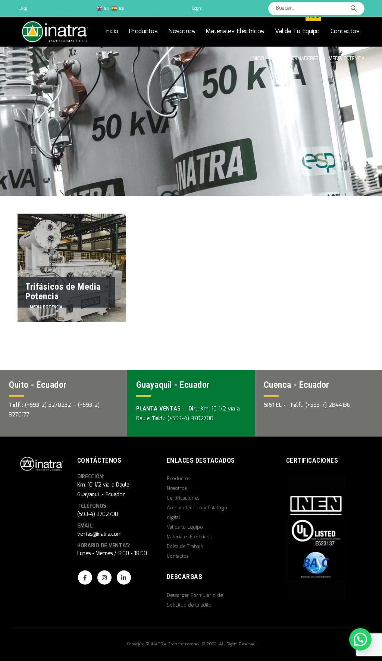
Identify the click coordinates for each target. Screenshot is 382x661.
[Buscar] (353, 8)
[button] (360, 639)
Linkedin (124, 577)
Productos (143, 31)
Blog (23, 8)
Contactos (345, 31)
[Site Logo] (55, 31)
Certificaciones (183, 498)
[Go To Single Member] (72, 268)
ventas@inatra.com (99, 534)
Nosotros (181, 31)
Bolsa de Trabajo (185, 546)
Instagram (104, 577)
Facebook (85, 577)
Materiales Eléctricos (235, 31)
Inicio (111, 31)
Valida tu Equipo (297, 27)
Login (196, 8)
